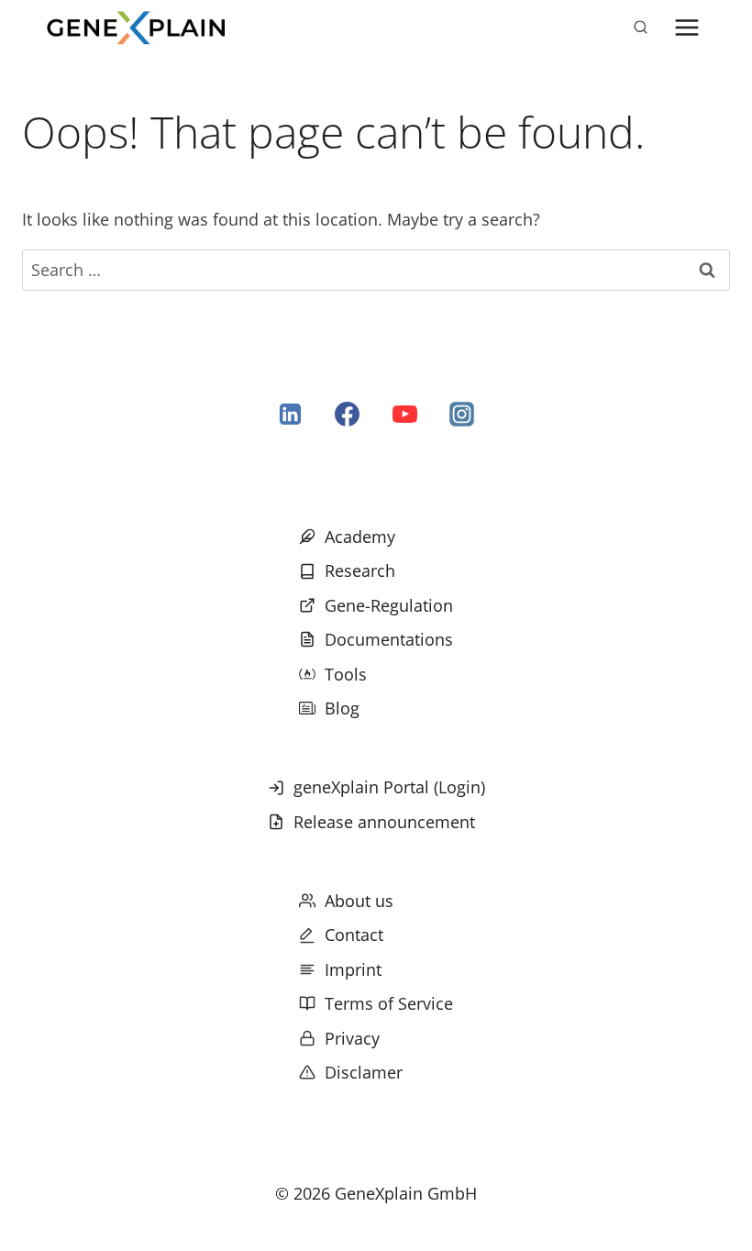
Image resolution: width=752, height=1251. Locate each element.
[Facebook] (347, 414)
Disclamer (364, 1072)
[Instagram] (461, 414)
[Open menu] (686, 27)
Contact (354, 935)
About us (359, 901)
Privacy (352, 1038)
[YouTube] (404, 414)
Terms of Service (389, 1003)
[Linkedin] (290, 414)
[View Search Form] (640, 27)
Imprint (353, 969)
